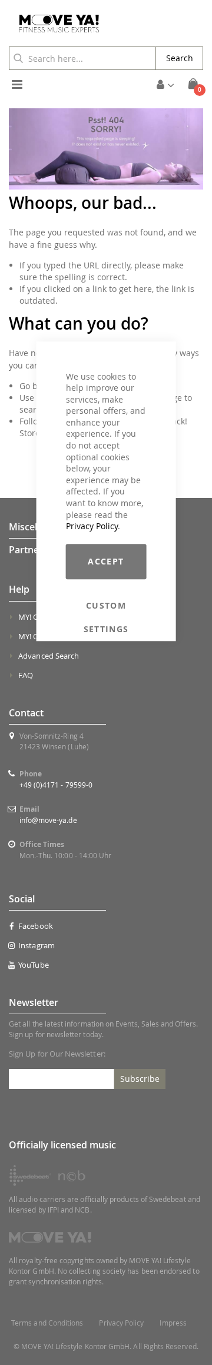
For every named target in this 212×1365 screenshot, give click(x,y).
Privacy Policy (92, 526)
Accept (106, 561)
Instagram (36, 945)
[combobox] (82, 58)
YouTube (33, 964)
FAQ (25, 675)
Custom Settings (106, 606)
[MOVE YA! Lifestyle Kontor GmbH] (55, 23)
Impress (173, 1322)
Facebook (35, 926)
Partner (26, 549)
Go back (35, 385)
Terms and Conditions (47, 1322)
